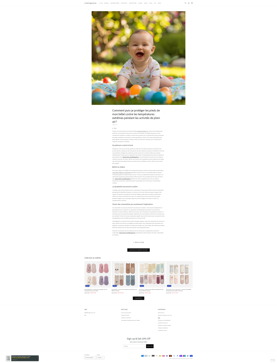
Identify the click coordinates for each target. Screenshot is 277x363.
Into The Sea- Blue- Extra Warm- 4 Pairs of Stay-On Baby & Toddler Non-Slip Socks (21, 357)
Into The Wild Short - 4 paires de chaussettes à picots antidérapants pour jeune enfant (95, 290)
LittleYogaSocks (174, 358)
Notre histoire (161, 312)
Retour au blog (139, 242)
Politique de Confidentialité (164, 320)
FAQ (85, 315)
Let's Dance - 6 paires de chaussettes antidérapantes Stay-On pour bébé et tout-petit (151, 290)
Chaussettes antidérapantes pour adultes (130, 320)
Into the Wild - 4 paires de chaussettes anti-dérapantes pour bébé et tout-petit (124, 290)
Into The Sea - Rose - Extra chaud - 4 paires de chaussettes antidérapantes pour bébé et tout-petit (178, 290)
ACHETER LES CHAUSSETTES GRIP (138, 250)
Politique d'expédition (163, 328)
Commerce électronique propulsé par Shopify (185, 358)
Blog (159, 317)
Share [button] (115, 128)
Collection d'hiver (125, 315)
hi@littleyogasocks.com (89, 312)
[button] (185, 3)
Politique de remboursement (164, 325)
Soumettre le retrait (162, 330)
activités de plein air (142, 131)
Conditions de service (163, 323)
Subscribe (150, 346)
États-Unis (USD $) (89, 357)
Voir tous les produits (126, 312)
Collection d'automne (126, 317)
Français (99, 357)
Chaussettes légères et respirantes (121, 172)
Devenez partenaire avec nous (165, 315)
